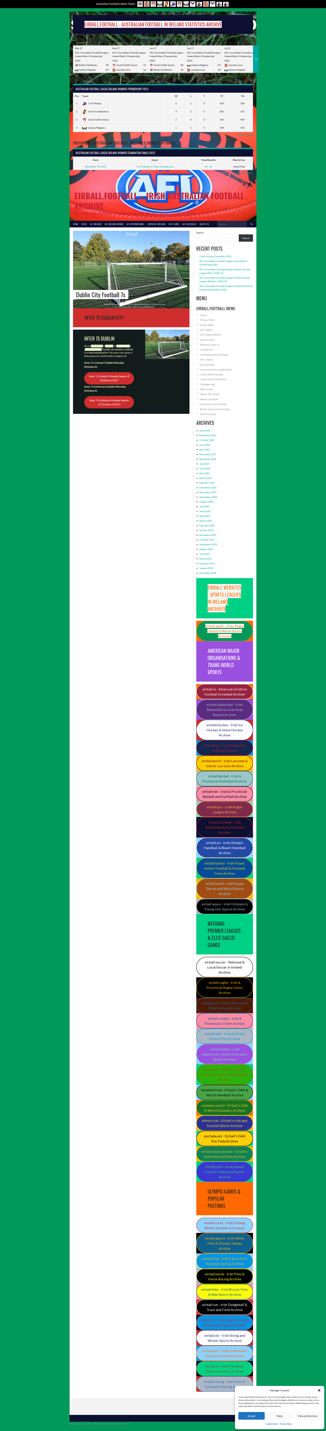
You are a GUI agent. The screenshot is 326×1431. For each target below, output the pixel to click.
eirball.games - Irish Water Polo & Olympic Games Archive (225, 1243)
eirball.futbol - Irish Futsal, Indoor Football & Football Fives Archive (224, 868)
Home (75, 224)
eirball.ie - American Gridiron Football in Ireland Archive (224, 691)
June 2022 (204, 444)
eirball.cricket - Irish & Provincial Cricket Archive (225, 1020)
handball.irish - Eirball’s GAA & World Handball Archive (224, 1092)
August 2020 (206, 501)
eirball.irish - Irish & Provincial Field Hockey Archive (225, 1005)
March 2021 (205, 478)
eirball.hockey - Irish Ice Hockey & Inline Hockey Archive (224, 730)
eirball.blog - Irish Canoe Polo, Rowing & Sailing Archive (225, 1261)
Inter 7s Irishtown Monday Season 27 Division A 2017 (109, 402)
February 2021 (207, 482)
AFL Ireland (95, 224)
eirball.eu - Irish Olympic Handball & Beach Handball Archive (225, 848)
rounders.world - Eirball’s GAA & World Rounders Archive (224, 1107)
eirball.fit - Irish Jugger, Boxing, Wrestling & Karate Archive (224, 1322)
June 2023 (204, 430)
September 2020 (208, 497)
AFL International (135, 224)
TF (221, 96)
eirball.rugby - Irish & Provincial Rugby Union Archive (225, 987)
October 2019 (206, 539)
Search (200, 232)
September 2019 (208, 544)
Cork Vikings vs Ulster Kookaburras (155, 166)
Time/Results (208, 159)
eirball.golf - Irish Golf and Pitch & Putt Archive (225, 1036)
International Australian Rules (216, 369)
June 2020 (204, 511)
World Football (208, 414)
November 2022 (207, 435)
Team (85, 96)
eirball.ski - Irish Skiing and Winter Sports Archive (224, 1338)
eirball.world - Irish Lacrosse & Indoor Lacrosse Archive (225, 763)
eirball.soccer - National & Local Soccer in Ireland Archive (225, 967)
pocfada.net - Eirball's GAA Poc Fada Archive (224, 1138)
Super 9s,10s (207, 339)
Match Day (239, 159)
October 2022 (206, 440)
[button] (319, 1390)
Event (155, 159)
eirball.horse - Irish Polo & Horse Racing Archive (224, 1276)
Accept (252, 1415)
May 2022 (204, 449)
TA (242, 96)
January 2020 (206, 530)
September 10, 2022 (95, 166)
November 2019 (207, 534)
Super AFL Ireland (156, 224)
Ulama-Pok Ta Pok (209, 394)
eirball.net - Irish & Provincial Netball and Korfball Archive (224, 794)
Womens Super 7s (210, 344)
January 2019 (206, 568)
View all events (245, 173)
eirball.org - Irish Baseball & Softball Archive (225, 747)
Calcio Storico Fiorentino (213, 379)
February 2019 (207, 563)
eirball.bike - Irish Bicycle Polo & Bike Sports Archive (224, 1291)
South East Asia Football (213, 404)
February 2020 (207, 525)
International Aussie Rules (214, 354)
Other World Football (211, 374)
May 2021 (204, 473)
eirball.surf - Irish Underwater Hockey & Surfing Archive (224, 1353)
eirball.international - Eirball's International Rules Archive (225, 1153)
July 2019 (204, 553)
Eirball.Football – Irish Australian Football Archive (159, 201)
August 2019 (206, 549)
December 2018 (207, 572)
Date (95, 159)
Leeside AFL (206, 349)
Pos (77, 96)
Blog (84, 224)
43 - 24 (208, 166)
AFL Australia (189, 224)
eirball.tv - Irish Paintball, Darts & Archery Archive (224, 1368)
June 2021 (204, 468)
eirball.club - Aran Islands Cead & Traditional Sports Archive (224, 1172)
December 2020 (207, 487)
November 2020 (207, 492)
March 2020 (205, 520)
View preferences (308, 1415)
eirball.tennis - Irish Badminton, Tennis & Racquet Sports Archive (224, 1054)
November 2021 (207, 459)
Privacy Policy (286, 1423)
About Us (204, 224)
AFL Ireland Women (114, 224)
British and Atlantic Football (215, 409)
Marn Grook (206, 389)
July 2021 (204, 463)
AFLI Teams (174, 224)
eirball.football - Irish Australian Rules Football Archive (224, 827)
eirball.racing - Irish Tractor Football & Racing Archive (225, 1384)
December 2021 (207, 454)
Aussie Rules (207, 325)
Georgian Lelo (207, 384)
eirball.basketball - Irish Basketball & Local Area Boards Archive (225, 709)
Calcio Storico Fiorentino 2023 (215, 256)
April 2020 (204, 516)
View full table (245, 135)
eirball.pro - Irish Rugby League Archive (224, 809)
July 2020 (204, 506)
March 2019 (205, 558)
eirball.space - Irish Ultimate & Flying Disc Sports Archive (225, 906)
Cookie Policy (272, 1423)
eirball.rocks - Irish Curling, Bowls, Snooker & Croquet (224, 1225)
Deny (280, 1415)
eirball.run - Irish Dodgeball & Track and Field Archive (224, 1307)
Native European (209, 399)
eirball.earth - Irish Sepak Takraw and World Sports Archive (224, 888)
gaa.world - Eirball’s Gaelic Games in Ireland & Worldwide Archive (224, 1074)
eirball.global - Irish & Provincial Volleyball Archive (224, 778)
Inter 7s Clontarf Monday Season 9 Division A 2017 (109, 378)
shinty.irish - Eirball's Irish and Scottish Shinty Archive (224, 1123)
